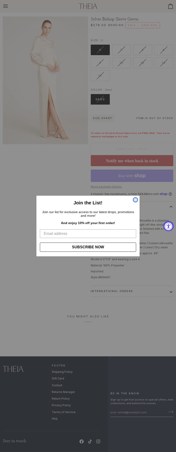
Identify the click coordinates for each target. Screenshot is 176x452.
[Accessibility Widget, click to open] (168, 226)
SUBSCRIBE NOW (88, 247)
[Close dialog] (135, 200)
